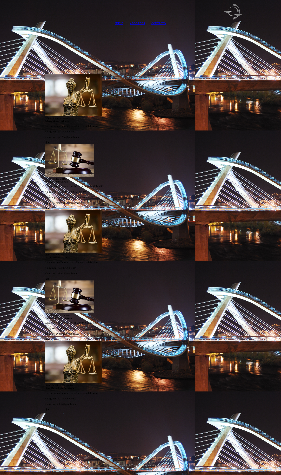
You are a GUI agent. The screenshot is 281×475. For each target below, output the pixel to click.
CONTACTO (158, 23)
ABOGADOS (137, 23)
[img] (140, 10)
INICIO (119, 23)
